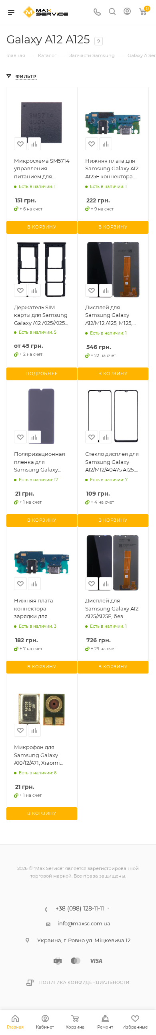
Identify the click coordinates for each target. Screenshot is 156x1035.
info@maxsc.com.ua (84, 923)
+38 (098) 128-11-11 (80, 909)
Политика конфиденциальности (84, 982)
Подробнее (42, 373)
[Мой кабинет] (127, 12)
